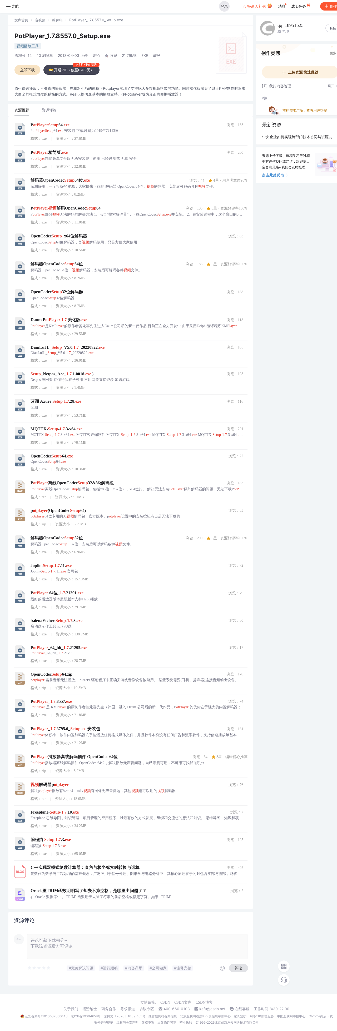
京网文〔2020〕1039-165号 (124, 1016)
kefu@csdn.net (212, 1009)
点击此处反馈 (273, 175)
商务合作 (108, 1009)
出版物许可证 (166, 1022)
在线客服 (242, 1009)
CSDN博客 (204, 1002)
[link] (21, 20)
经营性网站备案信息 (162, 1016)
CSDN (165, 1002)
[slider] (39, 968)
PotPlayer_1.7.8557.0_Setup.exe (62, 36)
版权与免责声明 (127, 1022)
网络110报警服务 (262, 1016)
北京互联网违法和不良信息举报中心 (205, 1016)
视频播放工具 (28, 46)
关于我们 (70, 1009)
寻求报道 (127, 1009)
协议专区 (146, 1009)
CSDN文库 (182, 1002)
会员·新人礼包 (255, 6)
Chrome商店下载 (321, 1016)
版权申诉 (148, 1022)
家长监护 (240, 1016)
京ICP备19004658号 (86, 1016)
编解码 (57, 20)
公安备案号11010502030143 (46, 1016)
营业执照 (186, 1022)
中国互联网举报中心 (291, 1016)
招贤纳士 (89, 1009)
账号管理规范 (103, 1022)
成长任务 (299, 6)
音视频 (40, 20)
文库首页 (21, 20)
